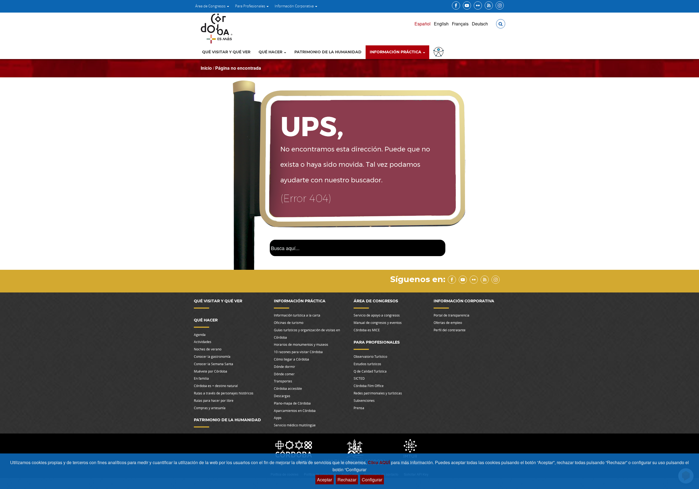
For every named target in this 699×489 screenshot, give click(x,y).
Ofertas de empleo (448, 322)
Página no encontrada (238, 68)
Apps (278, 417)
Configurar (372, 479)
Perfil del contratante (450, 330)
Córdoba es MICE (367, 330)
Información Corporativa (295, 6)
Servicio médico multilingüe (295, 425)
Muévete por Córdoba (210, 371)
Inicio (206, 68)
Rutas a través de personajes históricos (223, 393)
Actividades (202, 341)
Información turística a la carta (297, 315)
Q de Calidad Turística (370, 371)
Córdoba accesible (288, 388)
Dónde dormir (284, 366)
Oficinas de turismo (288, 322)
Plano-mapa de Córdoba (292, 403)
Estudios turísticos (367, 364)
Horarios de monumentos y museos (301, 344)
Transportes (283, 381)
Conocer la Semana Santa (213, 364)
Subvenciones (364, 400)
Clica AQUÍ (379, 462)
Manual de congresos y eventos (378, 322)
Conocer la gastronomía (212, 356)
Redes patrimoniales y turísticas (378, 393)
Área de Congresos (210, 6)
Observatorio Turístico (370, 356)
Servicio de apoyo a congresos (377, 315)
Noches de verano (207, 349)
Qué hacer (271, 52)
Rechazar (346, 479)
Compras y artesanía (210, 408)
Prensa (359, 408)
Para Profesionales (250, 6)
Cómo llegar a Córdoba (291, 359)
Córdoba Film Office (369, 385)
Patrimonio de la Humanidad (328, 52)
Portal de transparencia (451, 315)
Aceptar (324, 479)
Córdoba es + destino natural (216, 385)
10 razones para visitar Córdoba (298, 352)
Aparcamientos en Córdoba (295, 410)
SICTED (359, 378)
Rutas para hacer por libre (213, 400)
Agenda (200, 334)
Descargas (282, 396)
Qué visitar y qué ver (226, 52)
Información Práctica (396, 52)
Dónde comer (284, 374)
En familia (201, 378)
